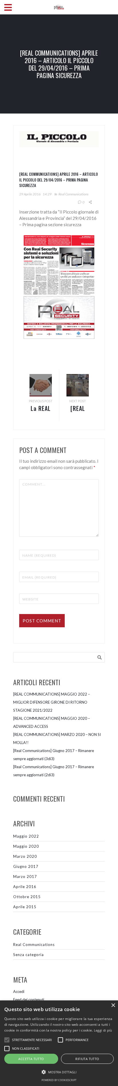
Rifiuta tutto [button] (87, 1059)
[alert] (59, 1043)
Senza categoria (28, 954)
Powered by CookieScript (59, 1080)
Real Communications (73, 194)
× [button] (113, 1005)
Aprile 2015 (24, 906)
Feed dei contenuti (28, 999)
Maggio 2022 (26, 836)
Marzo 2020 (25, 856)
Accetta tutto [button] (31, 1059)
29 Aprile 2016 (30, 194)
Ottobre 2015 (27, 896)
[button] (59, 1072)
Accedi (18, 991)
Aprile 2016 (24, 886)
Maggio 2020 (26, 846)
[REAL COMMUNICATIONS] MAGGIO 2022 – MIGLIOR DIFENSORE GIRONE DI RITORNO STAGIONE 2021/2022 (51, 702)
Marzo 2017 (25, 876)
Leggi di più (103, 1030)
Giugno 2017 (25, 866)
